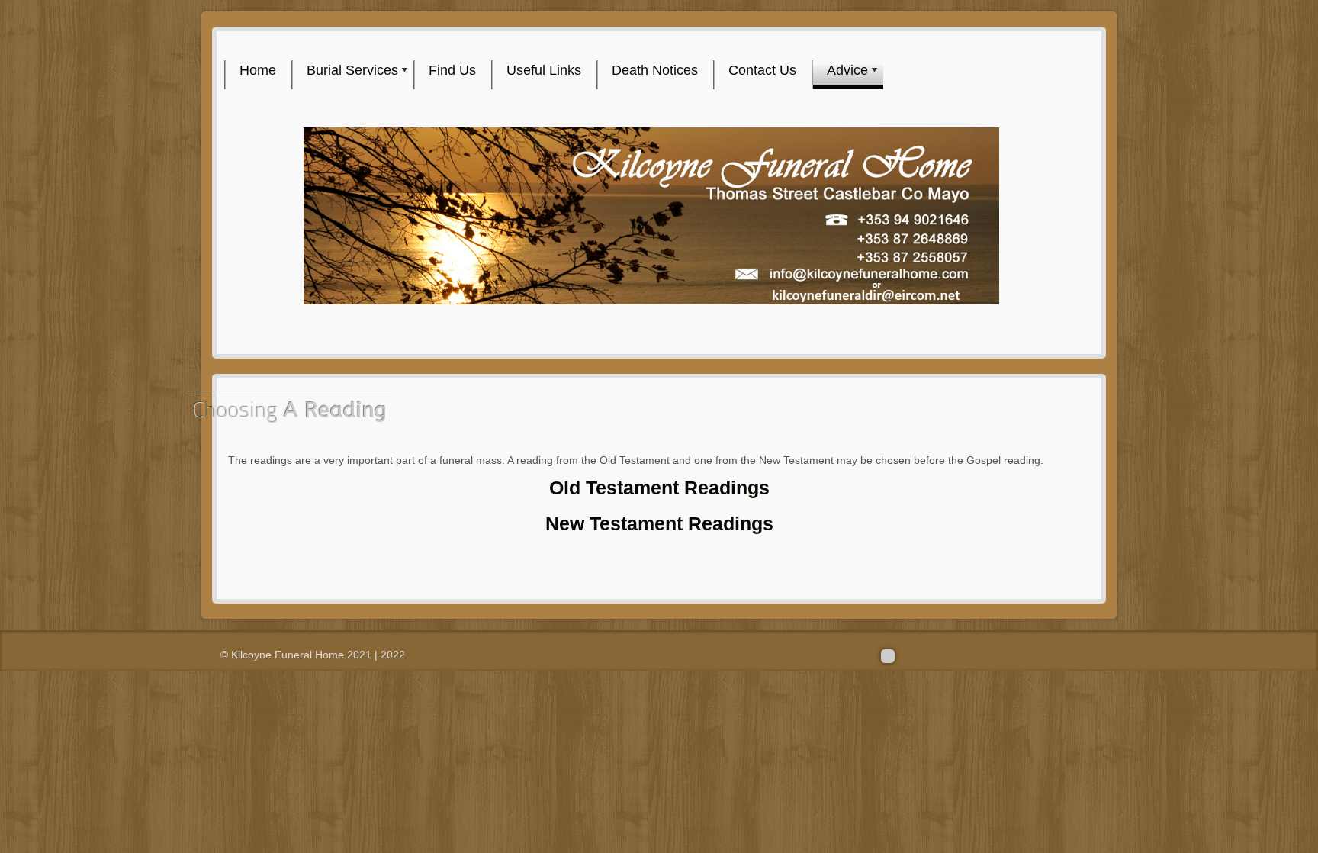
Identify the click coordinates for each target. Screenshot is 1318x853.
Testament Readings (659, 488)
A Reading (290, 410)
